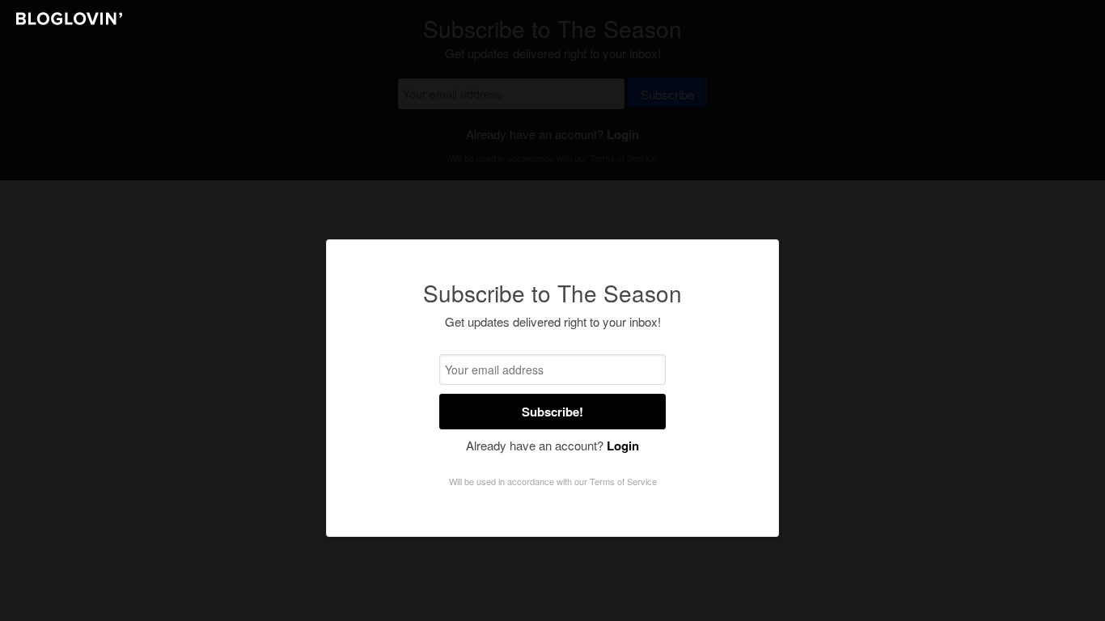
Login (623, 445)
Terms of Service (623, 481)
